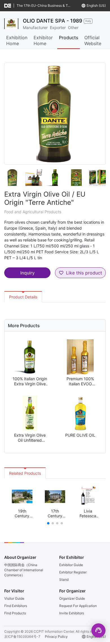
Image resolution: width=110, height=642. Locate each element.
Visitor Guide (14, 598)
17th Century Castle (55, 513)
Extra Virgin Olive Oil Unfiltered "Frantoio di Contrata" (30, 438)
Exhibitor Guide (71, 565)
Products (68, 37)
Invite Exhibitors (71, 613)
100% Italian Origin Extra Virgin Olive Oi (30, 381)
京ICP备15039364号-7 (22, 636)
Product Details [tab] (23, 296)
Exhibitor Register (73, 572)
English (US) (96, 5)
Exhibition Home (16, 40)
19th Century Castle (22, 513)
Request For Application (78, 606)
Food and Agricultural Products (32, 211)
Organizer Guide (72, 598)
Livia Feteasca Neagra (88, 513)
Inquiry (27, 273)
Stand (64, 579)
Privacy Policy (56, 636)
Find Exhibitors (15, 606)
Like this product (84, 273)
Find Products (15, 613)
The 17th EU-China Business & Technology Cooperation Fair (44, 5)
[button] (48, 523)
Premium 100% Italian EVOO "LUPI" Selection (80, 381)
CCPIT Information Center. (54, 631)
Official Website (92, 40)
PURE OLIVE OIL (80, 435)
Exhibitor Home (43, 40)
